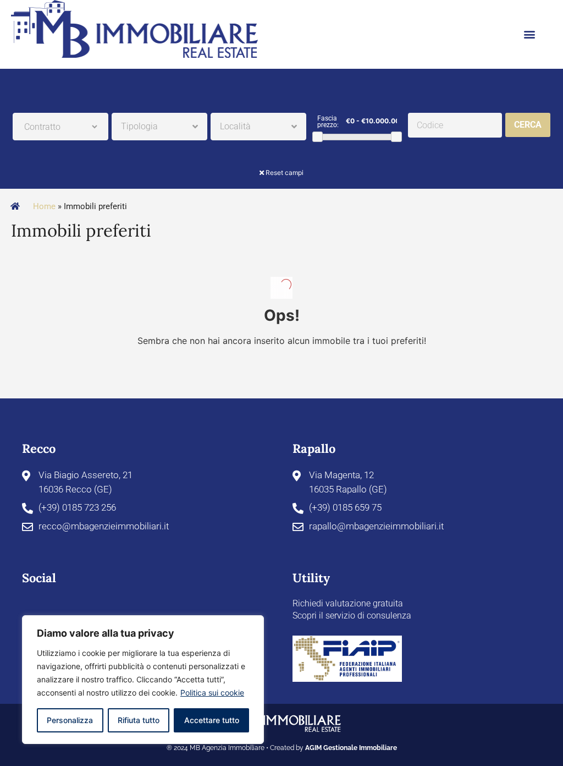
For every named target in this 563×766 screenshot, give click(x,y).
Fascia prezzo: (328, 121)
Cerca (528, 124)
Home (44, 206)
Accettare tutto (211, 720)
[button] (530, 34)
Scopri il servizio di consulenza (351, 615)
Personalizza (70, 720)
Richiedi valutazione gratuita (347, 603)
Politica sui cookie (212, 692)
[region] (143, 679)
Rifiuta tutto (138, 720)
